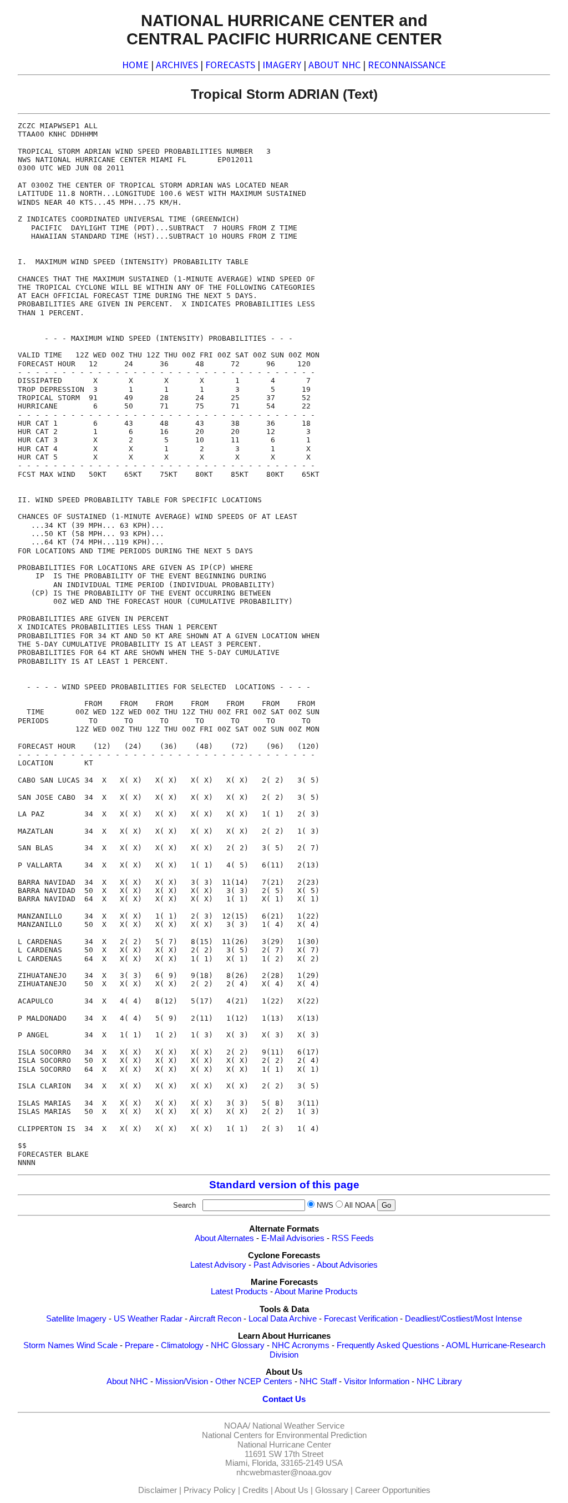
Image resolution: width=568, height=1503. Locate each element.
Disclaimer (157, 1490)
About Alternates (224, 1238)
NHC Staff (318, 1381)
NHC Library (439, 1381)
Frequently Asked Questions (388, 1345)
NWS (325, 1205)
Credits (255, 1490)
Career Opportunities (392, 1490)
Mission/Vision (181, 1381)
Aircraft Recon (215, 1318)
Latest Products (239, 1291)
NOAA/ (237, 1425)
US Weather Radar (148, 1318)
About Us (291, 1490)
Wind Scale (97, 1345)
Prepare (139, 1345)
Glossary (331, 1490)
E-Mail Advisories (292, 1238)
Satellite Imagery (76, 1318)
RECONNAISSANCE (407, 64)
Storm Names (48, 1345)
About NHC (127, 1381)
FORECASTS (230, 64)
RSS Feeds (353, 1238)
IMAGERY (281, 64)
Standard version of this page (284, 1185)
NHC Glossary (238, 1345)
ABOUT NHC (334, 64)
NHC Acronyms (300, 1345)
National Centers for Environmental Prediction (284, 1435)
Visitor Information (376, 1381)
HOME (135, 64)
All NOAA (359, 1205)
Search (186, 1205)
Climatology (182, 1345)
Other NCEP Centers (253, 1381)
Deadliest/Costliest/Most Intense (463, 1318)
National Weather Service (298, 1425)
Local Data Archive (282, 1318)
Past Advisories (281, 1264)
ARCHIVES (177, 64)
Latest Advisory (218, 1264)
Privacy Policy (210, 1490)
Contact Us (284, 1399)
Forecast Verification (361, 1318)
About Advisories (347, 1264)
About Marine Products (316, 1291)
